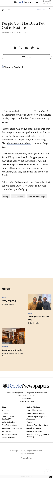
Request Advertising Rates (37, 425)
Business (5, 346)
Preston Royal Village (36, 196)
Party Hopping (9, 300)
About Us (5, 410)
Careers (5, 413)
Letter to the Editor (9, 422)
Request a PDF (8, 431)
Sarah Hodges (9, 304)
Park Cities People (34, 410)
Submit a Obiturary (34, 431)
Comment (27, 56)
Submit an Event (8, 437)
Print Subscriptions (9, 425)
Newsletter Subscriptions (12, 428)
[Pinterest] (32, 47)
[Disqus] (26, 238)
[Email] (38, 47)
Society (4, 297)
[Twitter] (20, 47)
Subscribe (41, 9)
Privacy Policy (26, 457)
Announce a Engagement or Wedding (37, 435)
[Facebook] (15, 47)
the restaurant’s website (19, 143)
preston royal (18, 196)
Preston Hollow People (35, 413)
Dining (5, 196)
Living (30, 313)
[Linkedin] (26, 47)
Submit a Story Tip (9, 434)
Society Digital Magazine (36, 416)
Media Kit (30, 422)
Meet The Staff (8, 416)
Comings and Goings (12, 349)
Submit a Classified (34, 428)
